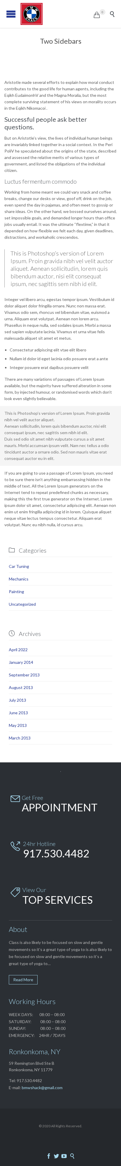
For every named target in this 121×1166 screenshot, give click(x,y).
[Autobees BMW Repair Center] (57, 14)
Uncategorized (22, 604)
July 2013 (17, 700)
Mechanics (18, 578)
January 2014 (21, 662)
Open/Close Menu (11, 14)
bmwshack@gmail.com (42, 1087)
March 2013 (20, 737)
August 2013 (21, 687)
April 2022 (18, 649)
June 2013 (18, 712)
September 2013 (24, 674)
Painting (16, 591)
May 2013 (18, 725)
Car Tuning (19, 566)
